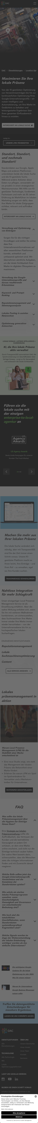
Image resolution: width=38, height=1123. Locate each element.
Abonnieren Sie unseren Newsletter (18, 1116)
